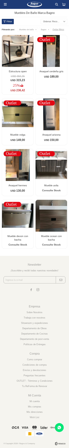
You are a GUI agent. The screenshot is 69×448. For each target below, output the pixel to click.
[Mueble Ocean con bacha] (51, 216)
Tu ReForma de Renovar (34, 386)
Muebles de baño (26, 29)
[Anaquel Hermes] (18, 165)
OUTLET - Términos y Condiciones (35, 381)
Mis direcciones (35, 412)
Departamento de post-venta (34, 339)
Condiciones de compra (34, 364)
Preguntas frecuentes (34, 375)
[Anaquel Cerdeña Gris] (51, 51)
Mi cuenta (35, 401)
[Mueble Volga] (18, 114)
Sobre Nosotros (34, 312)
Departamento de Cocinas (34, 333)
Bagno (43, 29)
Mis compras (34, 406)
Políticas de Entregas (35, 344)
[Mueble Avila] (51, 165)
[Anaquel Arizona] (51, 114)
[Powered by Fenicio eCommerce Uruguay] (60, 443)
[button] (56, 4)
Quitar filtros (58, 29)
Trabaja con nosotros (34, 317)
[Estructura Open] (18, 51)
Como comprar (34, 359)
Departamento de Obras (34, 328)
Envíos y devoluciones (34, 370)
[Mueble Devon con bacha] (18, 216)
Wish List (34, 417)
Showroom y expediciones (34, 323)
